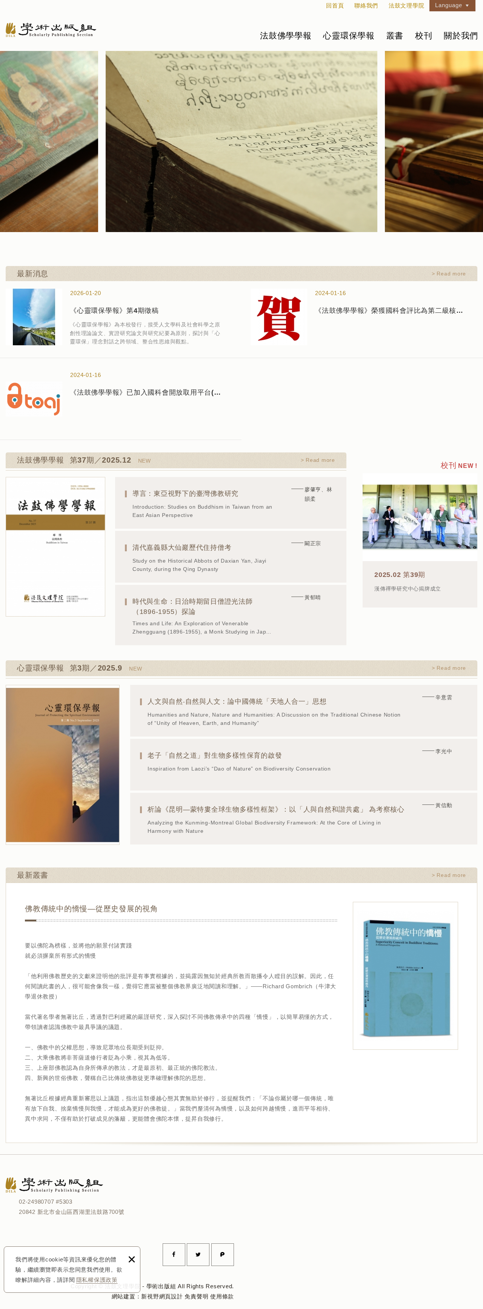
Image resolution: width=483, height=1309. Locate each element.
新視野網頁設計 (162, 1296)
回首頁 (335, 5)
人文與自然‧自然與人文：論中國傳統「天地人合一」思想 (304, 710)
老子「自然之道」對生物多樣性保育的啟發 (304, 764)
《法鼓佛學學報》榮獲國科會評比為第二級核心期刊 (364, 317)
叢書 (395, 35)
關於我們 (461, 35)
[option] (241, 141)
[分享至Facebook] (174, 1254)
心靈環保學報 (349, 35)
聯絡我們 (366, 5)
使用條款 (222, 1296)
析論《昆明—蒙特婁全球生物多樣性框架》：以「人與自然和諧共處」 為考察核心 (304, 818)
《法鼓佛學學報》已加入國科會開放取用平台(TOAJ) (119, 398)
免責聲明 (196, 1296)
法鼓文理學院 (51, 29)
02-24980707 (36, 1201)
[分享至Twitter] (198, 1254)
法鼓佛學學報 (286, 35)
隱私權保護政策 (97, 1280)
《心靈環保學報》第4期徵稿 (119, 317)
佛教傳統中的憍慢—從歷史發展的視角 (181, 1013)
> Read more (449, 274)
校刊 (423, 35)
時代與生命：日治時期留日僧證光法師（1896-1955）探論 (230, 615)
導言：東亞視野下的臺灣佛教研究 (230, 502)
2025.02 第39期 (420, 533)
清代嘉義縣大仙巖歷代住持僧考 (230, 556)
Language (448, 5)
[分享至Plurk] (222, 1254)
